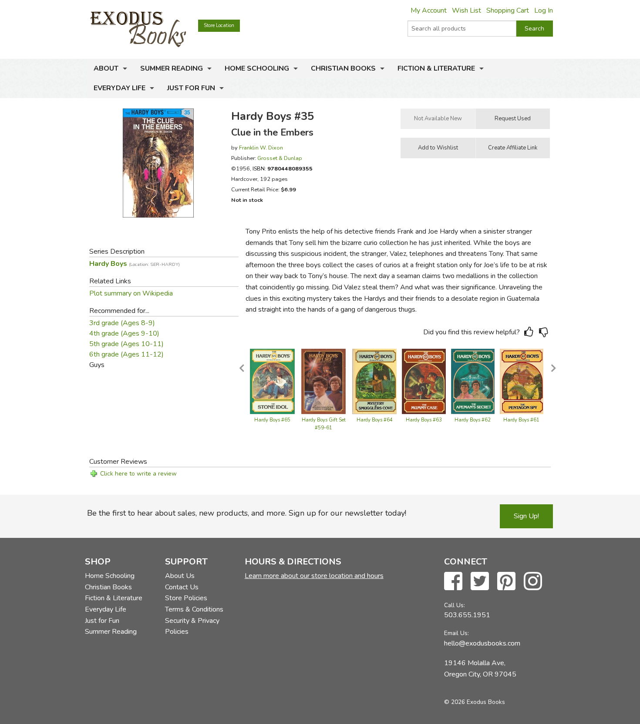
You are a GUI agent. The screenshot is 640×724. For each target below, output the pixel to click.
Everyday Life (119, 88)
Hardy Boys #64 (375, 420)
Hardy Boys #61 (521, 420)
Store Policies (186, 598)
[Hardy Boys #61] (521, 381)
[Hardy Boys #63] (424, 381)
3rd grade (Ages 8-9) (122, 323)
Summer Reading (171, 68)
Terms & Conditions (194, 609)
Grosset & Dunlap (279, 158)
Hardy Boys (134, 264)
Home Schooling (257, 68)
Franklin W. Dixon (261, 147)
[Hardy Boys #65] (272, 381)
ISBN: (283, 168)
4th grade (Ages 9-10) (124, 333)
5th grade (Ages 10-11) (126, 344)
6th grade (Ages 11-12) (126, 354)
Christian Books (343, 68)
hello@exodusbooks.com (482, 643)
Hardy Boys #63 (424, 420)
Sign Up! (526, 516)
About (106, 68)
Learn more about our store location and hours (314, 576)
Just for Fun (191, 88)
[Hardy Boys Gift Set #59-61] (323, 381)
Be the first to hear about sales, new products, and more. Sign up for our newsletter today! (246, 513)
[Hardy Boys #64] (374, 381)
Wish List (466, 10)
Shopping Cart (507, 10)
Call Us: (454, 605)
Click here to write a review (138, 473)
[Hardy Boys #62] (473, 381)
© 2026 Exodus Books (474, 702)
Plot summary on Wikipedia (131, 293)
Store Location (219, 25)
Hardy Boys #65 (272, 420)
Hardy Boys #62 (473, 420)
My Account (429, 10)
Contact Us (182, 587)
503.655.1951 (467, 615)
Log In (543, 10)
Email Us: (456, 633)
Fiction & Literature (436, 68)
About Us (180, 576)
